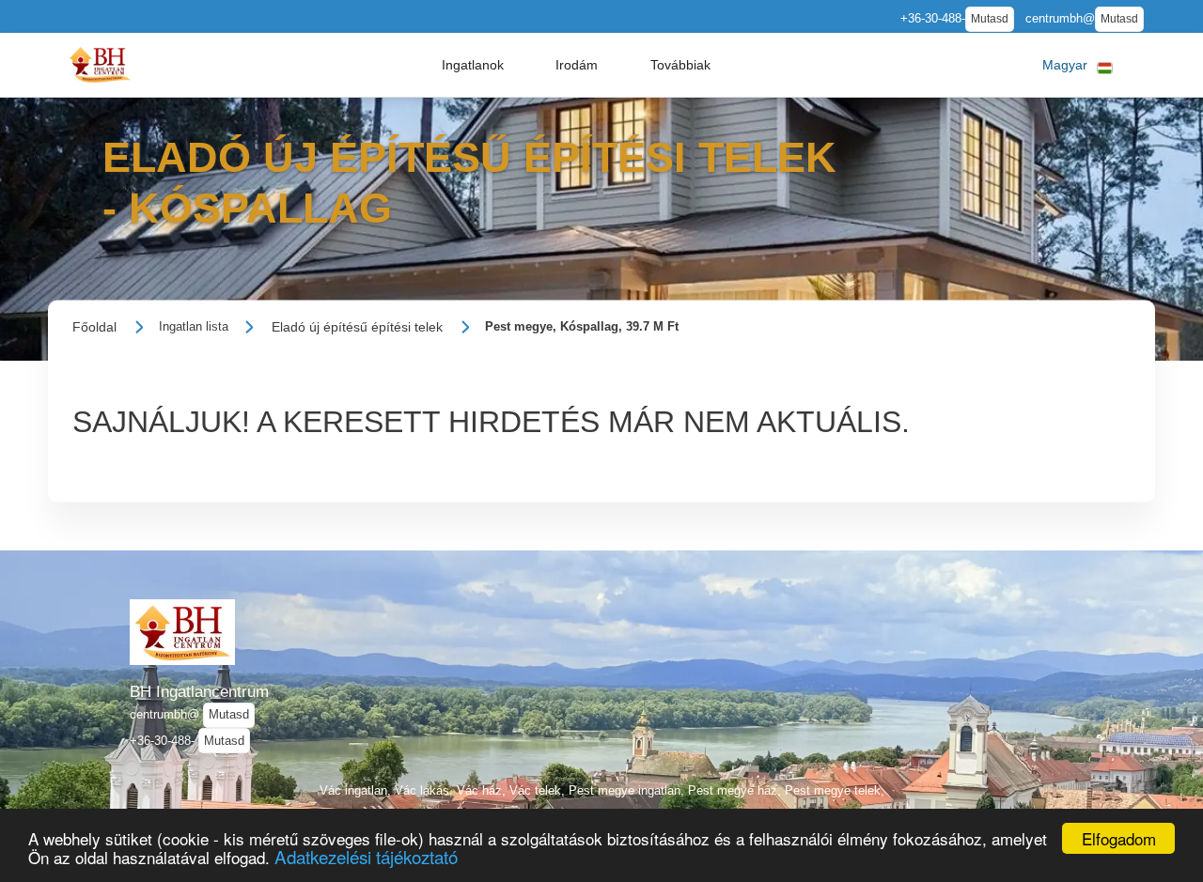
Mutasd (989, 18)
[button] (473, 64)
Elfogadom (1119, 838)
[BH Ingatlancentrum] (99, 64)
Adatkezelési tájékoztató (366, 856)
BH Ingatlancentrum (199, 691)
